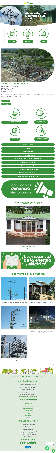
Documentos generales (28, 166)
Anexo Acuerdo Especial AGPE (28, 155)
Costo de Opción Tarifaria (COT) (28, 176)
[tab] (25, 248)
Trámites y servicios (28, 145)
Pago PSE (28, 413)
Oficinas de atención (28, 151)
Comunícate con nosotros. (50, 443)
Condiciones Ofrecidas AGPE (28, 173)
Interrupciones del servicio (28, 412)
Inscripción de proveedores (28, 406)
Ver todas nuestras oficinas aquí (28, 439)
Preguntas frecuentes (28, 162)
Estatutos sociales (28, 246)
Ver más (6, 104)
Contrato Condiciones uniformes (28, 169)
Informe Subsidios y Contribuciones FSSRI (28, 158)
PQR (28, 405)
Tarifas (28, 148)
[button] (2, 2)
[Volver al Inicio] (28, 2)
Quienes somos (28, 403)
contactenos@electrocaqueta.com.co (28, 396)
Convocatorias (28, 415)
